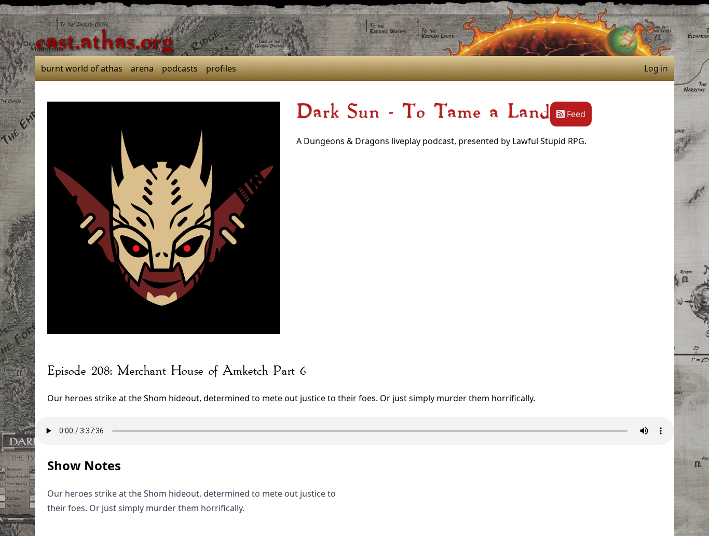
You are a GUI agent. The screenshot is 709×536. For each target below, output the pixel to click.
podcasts (180, 68)
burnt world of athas (81, 68)
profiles (221, 68)
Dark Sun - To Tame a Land (423, 112)
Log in (656, 68)
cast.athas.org (104, 41)
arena (142, 68)
